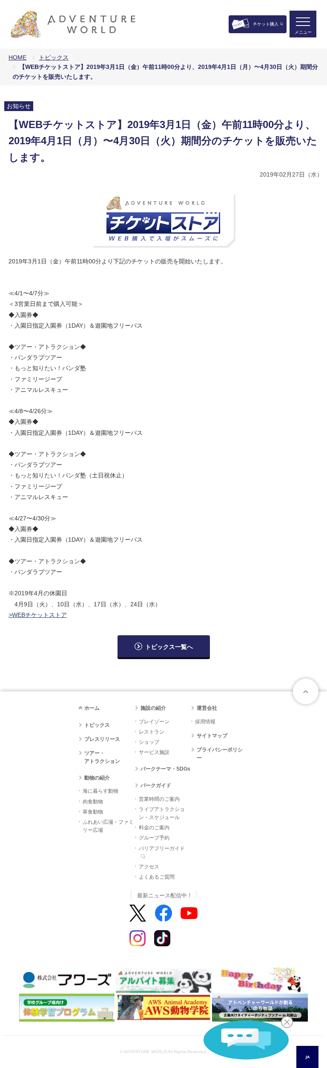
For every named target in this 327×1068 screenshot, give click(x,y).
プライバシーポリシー (220, 754)
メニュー (303, 32)
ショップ (149, 742)
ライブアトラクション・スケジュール (162, 813)
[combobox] (307, 1057)
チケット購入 (265, 24)
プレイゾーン (154, 722)
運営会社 (207, 708)
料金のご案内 (154, 828)
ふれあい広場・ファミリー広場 (108, 826)
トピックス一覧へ (169, 646)
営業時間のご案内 (159, 799)
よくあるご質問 (157, 877)
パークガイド (156, 785)
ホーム (92, 708)
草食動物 (93, 812)
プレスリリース (102, 739)
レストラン (151, 732)
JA (308, 1056)
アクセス (149, 867)
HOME (17, 57)
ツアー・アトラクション (102, 757)
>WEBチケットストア (38, 614)
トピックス (54, 57)
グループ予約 (154, 838)
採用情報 (205, 722)
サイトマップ (212, 736)
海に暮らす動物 (100, 791)
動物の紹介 (97, 778)
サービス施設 (154, 752)
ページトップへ (305, 691)
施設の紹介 (153, 708)
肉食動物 (93, 802)
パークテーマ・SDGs (165, 769)
